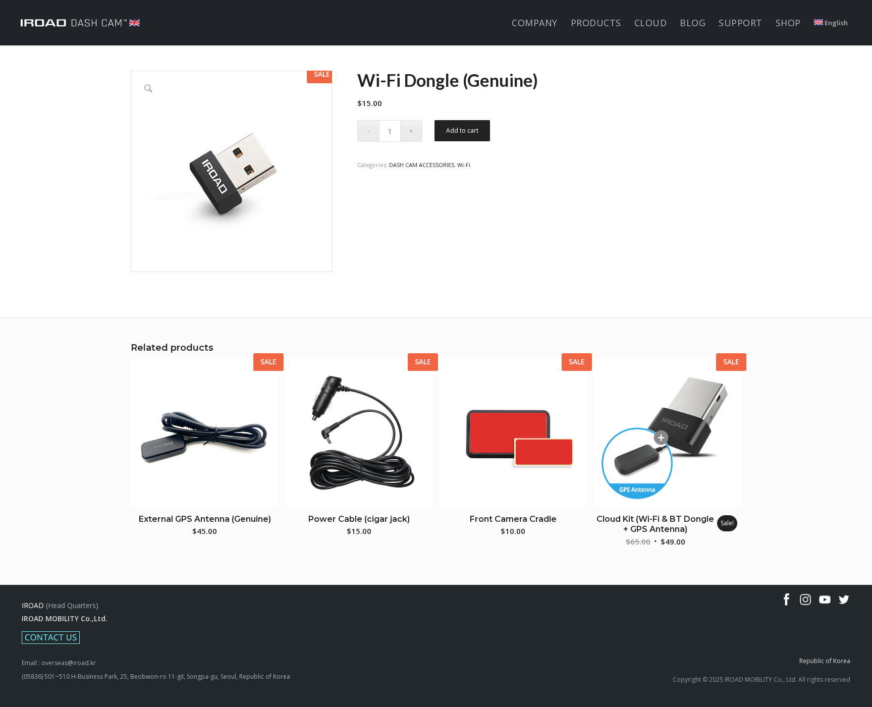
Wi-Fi (463, 165)
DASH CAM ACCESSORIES (421, 165)
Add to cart (462, 130)
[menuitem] (534, 22)
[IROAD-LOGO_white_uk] (80, 22)
